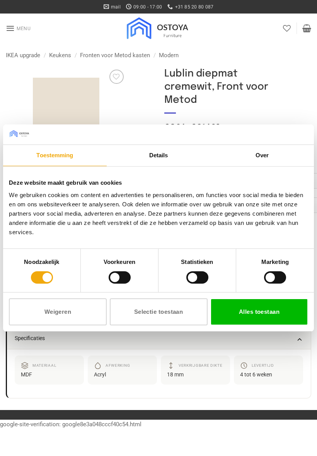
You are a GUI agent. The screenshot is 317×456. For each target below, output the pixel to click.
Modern (169, 55)
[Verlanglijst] (287, 28)
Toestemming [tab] (54, 155)
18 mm (175, 374)
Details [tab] (158, 155)
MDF (26, 374)
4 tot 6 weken (256, 374)
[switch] (120, 277)
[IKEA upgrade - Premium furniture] (158, 28)
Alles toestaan (259, 311)
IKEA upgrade (23, 55)
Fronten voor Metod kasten (115, 55)
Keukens (60, 55)
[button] (18, 28)
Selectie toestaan (158, 311)
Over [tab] (262, 155)
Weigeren (58, 311)
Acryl (100, 374)
